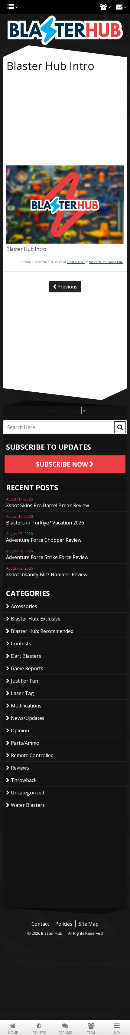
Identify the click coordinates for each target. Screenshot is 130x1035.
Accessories (24, 606)
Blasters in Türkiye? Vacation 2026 (45, 520)
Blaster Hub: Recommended (42, 631)
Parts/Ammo (25, 743)
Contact (119, 7)
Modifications (26, 705)
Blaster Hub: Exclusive (35, 618)
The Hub (10, 7)
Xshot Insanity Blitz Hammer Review (46, 572)
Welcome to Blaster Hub (106, 262)
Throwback (24, 780)
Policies (63, 923)
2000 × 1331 (76, 262)
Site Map (89, 923)
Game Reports (27, 668)
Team (91, 1032)
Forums (65, 1032)
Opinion (20, 730)
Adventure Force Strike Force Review (47, 555)
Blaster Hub (65, 30)
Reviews (39, 1032)
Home (13, 1032)
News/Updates (27, 718)
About (104, 7)
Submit (120, 427)
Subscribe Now (62, 464)
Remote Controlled (32, 755)
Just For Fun (24, 680)
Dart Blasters (26, 656)
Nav (117, 1032)
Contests (21, 643)
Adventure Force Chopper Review (43, 537)
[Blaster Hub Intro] (65, 241)
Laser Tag (22, 693)
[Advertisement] (65, 120)
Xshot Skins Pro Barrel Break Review (47, 503)
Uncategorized (27, 792)
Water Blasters (28, 805)
